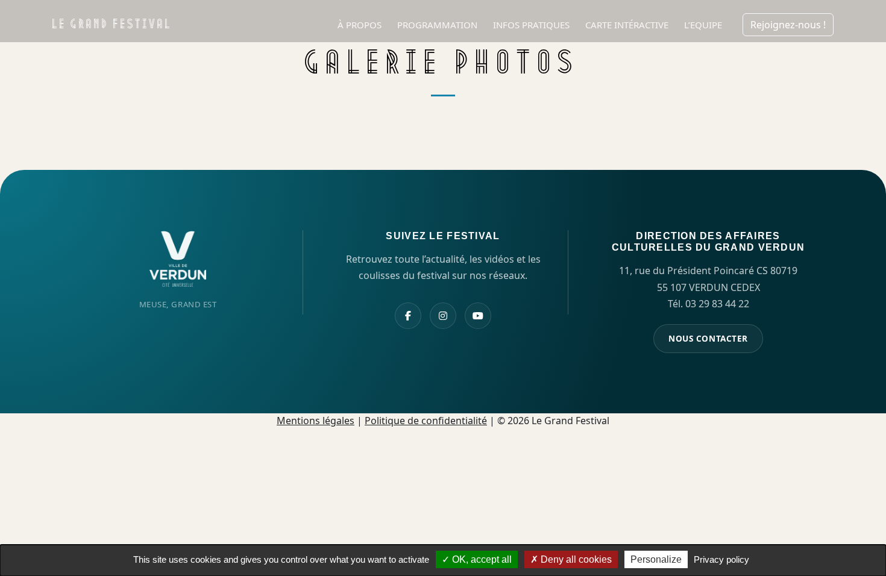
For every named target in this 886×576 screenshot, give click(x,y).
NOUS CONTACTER (708, 338)
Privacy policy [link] (721, 559)
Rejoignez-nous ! (788, 24)
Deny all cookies (575, 559)
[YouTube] (478, 315)
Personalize (656, 559)
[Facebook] (408, 315)
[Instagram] (443, 315)
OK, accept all (481, 559)
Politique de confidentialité (426, 420)
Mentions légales (315, 420)
